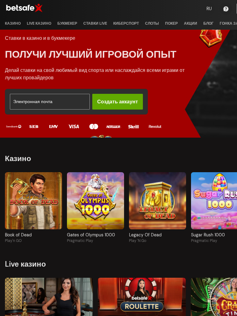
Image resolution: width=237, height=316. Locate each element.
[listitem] (13, 23)
